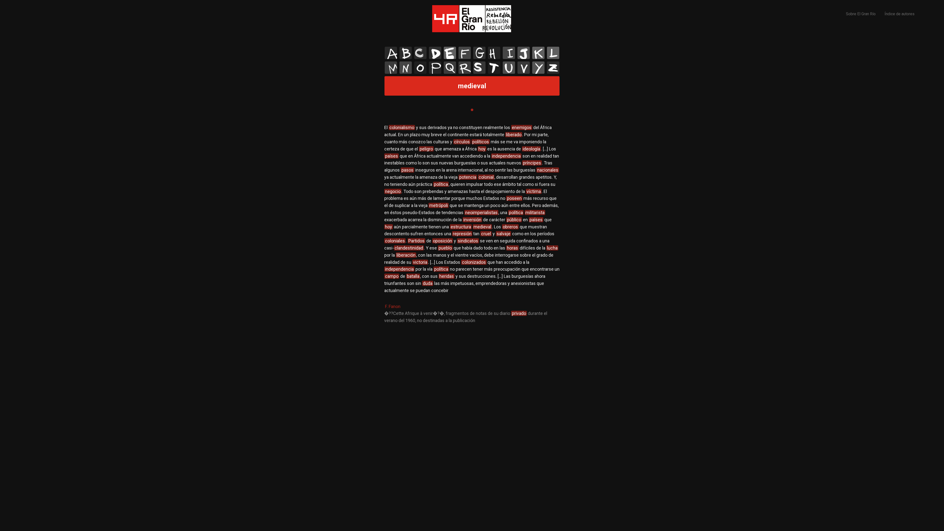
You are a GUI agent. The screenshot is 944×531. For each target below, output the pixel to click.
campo (391, 276)
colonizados (474, 262)
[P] (435, 67)
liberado (513, 134)
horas (512, 248)
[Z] (553, 67)
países (391, 156)
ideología (531, 148)
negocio (393, 191)
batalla (413, 276)
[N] (405, 67)
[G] (479, 53)
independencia (506, 156)
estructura (461, 226)
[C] (420, 53)
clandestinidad (409, 248)
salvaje (503, 233)
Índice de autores (899, 14)
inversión (472, 219)
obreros (510, 226)
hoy (482, 148)
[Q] (450, 67)
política (441, 184)
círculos (462, 141)
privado (519, 313)
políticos (480, 141)
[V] (523, 67)
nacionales (547, 170)
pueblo (445, 248)
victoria (420, 262)
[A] (391, 53)
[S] (479, 67)
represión (462, 233)
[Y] (538, 67)
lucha (552, 248)
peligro (426, 148)
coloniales (395, 240)
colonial (486, 177)
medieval (482, 226)
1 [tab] (472, 109)
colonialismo (401, 127)
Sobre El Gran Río (861, 14)
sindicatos (468, 240)
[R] (464, 67)
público (514, 219)
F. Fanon (392, 306)
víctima (534, 191)
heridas (446, 276)
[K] (538, 53)
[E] (450, 53)
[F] (464, 53)
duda (427, 283)
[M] (391, 67)
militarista (535, 212)
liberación (406, 255)
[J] (523, 53)
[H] (494, 53)
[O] (420, 67)
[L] (553, 53)
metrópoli (438, 205)
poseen (514, 198)
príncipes (532, 162)
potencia (467, 177)
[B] (405, 53)
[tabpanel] (472, 224)
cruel (486, 233)
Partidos (416, 240)
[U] (509, 67)
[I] (509, 53)
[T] (494, 67)
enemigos (521, 127)
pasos (407, 170)
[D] (435, 53)
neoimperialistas (481, 212)
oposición (442, 240)
